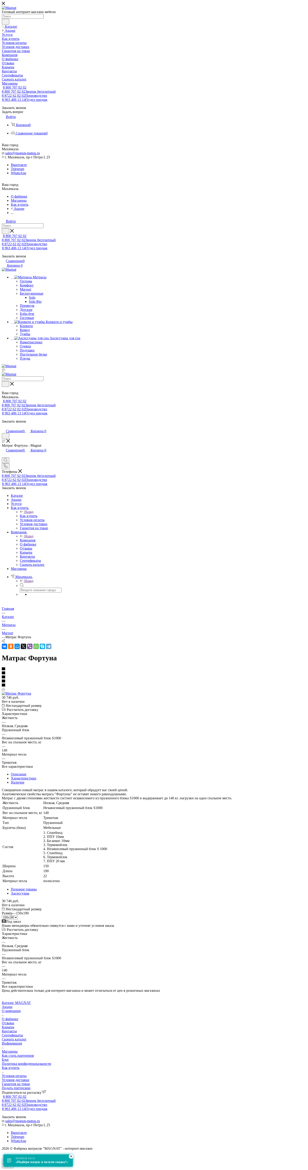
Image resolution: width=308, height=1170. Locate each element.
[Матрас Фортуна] (16, 693)
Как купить (28, 516)
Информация (12, 1043)
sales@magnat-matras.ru (22, 153)
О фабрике (10, 1019)
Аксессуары (20, 893)
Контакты (9, 1031)
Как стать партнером (18, 1055)
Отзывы (8, 1023)
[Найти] (5, 22)
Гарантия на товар (16, 1084)
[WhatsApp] (36, 646)
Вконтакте (19, 165)
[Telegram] (48, 646)
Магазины (10, 1051)
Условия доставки (15, 1080)
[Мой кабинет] (4, 426)
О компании (11, 1011)
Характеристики (23, 778)
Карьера (8, 1027)
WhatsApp (18, 173)
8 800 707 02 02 (14, 87)
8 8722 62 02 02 (24, 95)
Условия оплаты (14, 1076)
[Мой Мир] (17, 646)
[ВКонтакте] (4, 646)
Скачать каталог (14, 1039)
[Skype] (42, 646)
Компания (27, 540)
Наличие (17, 782)
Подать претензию (16, 1088)
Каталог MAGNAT (16, 1003)
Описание (18, 774)
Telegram (17, 169)
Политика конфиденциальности (26, 1064)
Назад (28, 512)
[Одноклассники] (11, 646)
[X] (23, 646)
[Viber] (29, 646)
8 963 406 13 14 (24, 100)
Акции (7, 1007)
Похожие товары (24, 889)
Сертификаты (12, 1035)
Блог (5, 1059)
